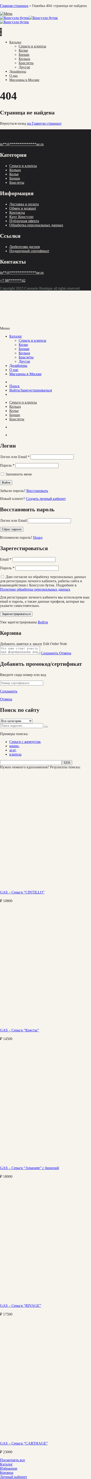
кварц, (14, 746)
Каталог (15, 42)
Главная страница (14, 6)
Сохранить (50, 653)
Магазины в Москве (24, 80)
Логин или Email (15, 457)
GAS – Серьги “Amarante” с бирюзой (29, 1168)
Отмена (65, 653)
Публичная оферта (24, 221)
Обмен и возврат (22, 208)
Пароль (7, 465)
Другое (24, 67)
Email (5, 559)
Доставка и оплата (24, 204)
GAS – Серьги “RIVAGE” (20, 1306)
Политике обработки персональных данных (35, 589)
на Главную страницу (44, 123)
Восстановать (37, 491)
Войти (43, 622)
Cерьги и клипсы (32, 46)
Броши (24, 55)
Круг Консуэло (21, 217)
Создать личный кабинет (46, 499)
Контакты (17, 212)
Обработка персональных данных (36, 225)
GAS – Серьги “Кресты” (19, 1030)
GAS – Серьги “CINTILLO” (22, 892)
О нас (13, 75)
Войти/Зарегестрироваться (30, 390)
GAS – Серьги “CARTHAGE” (24, 1443)
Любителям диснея (24, 247)
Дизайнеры (17, 71)
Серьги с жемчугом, (25, 742)
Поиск (14, 386)
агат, (13, 750)
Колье (23, 50)
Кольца (24, 59)
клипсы (15, 754)
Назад (37, 537)
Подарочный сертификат (29, 251)
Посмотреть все (12, 1460)
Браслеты (26, 63)
